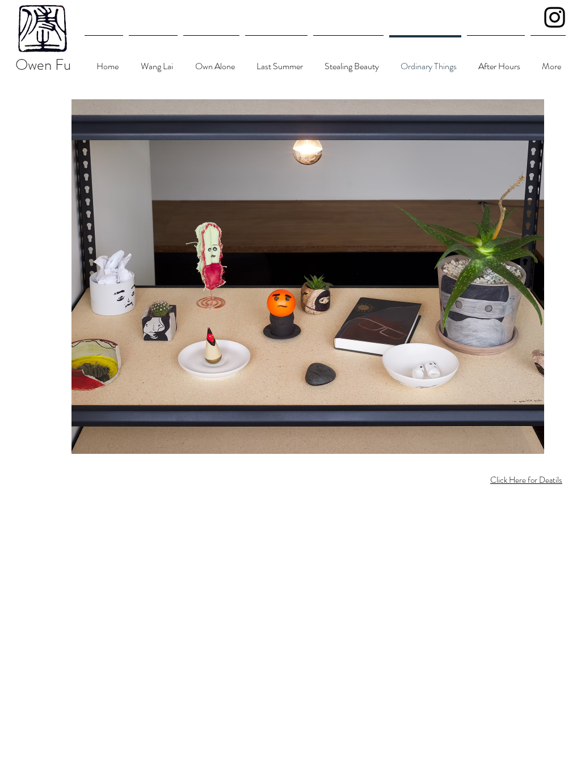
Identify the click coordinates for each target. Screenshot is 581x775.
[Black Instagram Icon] (555, 17)
